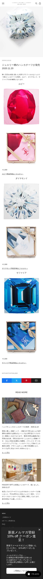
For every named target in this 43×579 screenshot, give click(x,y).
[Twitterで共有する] (17, 380)
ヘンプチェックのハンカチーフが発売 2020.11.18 (20, 427)
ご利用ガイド (6, 517)
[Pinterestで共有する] (26, 380)
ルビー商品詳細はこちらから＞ (12, 174)
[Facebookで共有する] (7, 380)
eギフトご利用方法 (8, 521)
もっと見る (6, 452)
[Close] (39, 529)
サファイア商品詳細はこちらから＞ (14, 363)
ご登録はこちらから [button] (21, 571)
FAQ (3, 524)
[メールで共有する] (36, 380)
